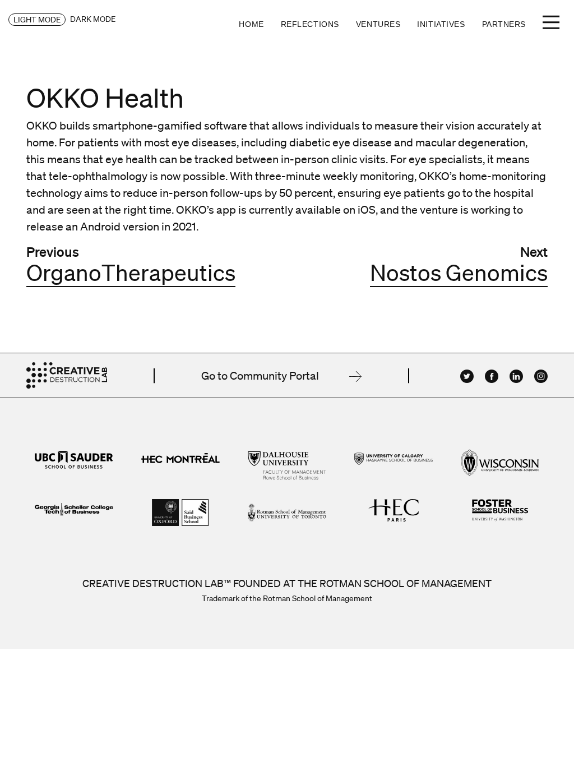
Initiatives (441, 24)
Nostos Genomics (459, 272)
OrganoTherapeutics (130, 272)
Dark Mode (92, 19)
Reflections (310, 24)
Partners (504, 24)
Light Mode (37, 20)
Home (251, 24)
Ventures (378, 24)
